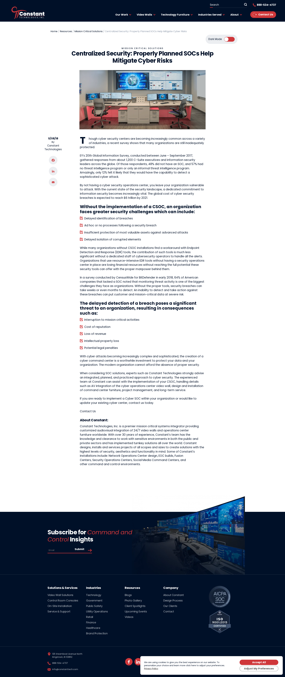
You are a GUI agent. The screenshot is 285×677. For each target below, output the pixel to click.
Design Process (173, 600)
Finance (91, 622)
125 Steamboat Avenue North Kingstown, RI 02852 (67, 655)
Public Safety (94, 606)
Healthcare (93, 628)
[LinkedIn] (53, 171)
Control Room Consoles (63, 600)
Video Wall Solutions (60, 595)
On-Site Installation (60, 606)
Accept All (259, 662)
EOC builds (166, 456)
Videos (129, 617)
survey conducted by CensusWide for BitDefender (120, 278)
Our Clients (170, 606)
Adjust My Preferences (259, 668)
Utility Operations (97, 611)
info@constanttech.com (65, 669)
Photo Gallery (133, 600)
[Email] (53, 182)
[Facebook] (53, 160)
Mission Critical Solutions (142, 48)
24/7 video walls (145, 430)
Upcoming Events (136, 611)
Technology (93, 595)
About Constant (173, 595)
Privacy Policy (151, 668)
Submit (79, 549)
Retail (89, 617)
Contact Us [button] (88, 411)
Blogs (128, 595)
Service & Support (59, 611)
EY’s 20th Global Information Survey (104, 156)
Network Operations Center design (133, 456)
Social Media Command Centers (156, 460)
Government (94, 600)
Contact (168, 611)
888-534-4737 (60, 663)
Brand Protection (96, 633)
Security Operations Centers (112, 460)
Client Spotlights (135, 606)
